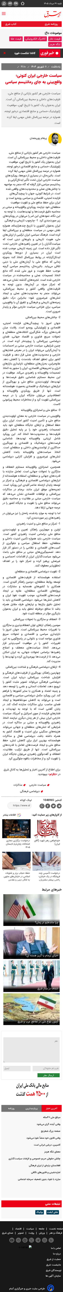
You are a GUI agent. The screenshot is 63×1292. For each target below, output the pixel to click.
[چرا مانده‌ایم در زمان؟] (31, 910)
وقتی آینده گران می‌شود (48, 1124)
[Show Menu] (3, 12)
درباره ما (57, 1254)
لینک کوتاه (26, 800)
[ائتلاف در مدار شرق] (31, 976)
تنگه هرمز (55, 44)
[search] (4, 3)
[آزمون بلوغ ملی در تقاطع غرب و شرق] (31, 1009)
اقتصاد (18, 1229)
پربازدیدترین (32, 1108)
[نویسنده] (55, 145)
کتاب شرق (11, 24)
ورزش (41, 1233)
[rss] (51, 1240)
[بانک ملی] (31, 1097)
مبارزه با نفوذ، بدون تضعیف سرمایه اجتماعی (39, 1179)
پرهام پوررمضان (38, 138)
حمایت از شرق (54, 1259)
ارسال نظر (48, 1075)
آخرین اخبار (51, 1108)
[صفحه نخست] (21, 3)
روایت (31, 1233)
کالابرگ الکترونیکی (35, 39)
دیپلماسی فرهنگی (30, 791)
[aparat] (25, 1240)
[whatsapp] (42, 806)
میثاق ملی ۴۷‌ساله (51, 1117)
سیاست (30, 1229)
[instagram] (44, 1240)
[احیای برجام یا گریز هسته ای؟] (31, 943)
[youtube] (11, 1240)
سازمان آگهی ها (53, 1276)
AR (10, 4)
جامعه (41, 1229)
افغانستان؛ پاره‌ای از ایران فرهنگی (44, 1165)
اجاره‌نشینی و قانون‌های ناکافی (45, 1172)
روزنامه (11, 1108)
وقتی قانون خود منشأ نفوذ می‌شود (43, 1138)
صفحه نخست (55, 1229)
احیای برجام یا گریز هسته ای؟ (41, 955)
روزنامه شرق (51, 24)
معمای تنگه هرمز (52, 1152)
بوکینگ (39, 1212)
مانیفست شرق (53, 1265)
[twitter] (53, 806)
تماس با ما (56, 1248)
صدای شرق (8, 1233)
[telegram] (59, 806)
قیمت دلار (55, 39)
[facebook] (47, 806)
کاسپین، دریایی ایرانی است (47, 1145)
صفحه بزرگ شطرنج (50, 1131)
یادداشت (55, 67)
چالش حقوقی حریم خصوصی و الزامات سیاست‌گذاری (34, 1158)
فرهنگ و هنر (56, 1233)
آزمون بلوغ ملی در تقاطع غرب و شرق (38, 1022)
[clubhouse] (18, 1240)
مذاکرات (18, 785)
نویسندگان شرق (53, 1270)
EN (15, 4)
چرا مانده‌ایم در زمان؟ (46, 922)
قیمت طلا (16, 39)
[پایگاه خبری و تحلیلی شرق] (52, 14)
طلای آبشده (52, 1212)
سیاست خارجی (38, 785)
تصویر (20, 1233)
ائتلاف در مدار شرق (47, 988)
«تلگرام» (52, 774)
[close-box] (5, 53)
